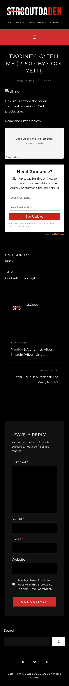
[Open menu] (34, 37)
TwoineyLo (30, 278)
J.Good (47, 80)
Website (18, 559)
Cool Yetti (12, 278)
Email (17, 539)
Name (18, 519)
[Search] (58, 641)
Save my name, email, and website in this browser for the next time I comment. (35, 584)
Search (9, 630)
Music (9, 261)
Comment (21, 462)
